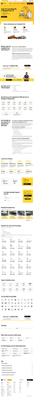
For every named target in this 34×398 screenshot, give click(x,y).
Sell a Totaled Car (15, 353)
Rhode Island (20, 387)
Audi (27, 387)
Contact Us (2, 388)
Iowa (19, 385)
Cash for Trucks (3, 353)
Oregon (20, 390)
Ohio (19, 389)
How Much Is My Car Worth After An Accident (9, 393)
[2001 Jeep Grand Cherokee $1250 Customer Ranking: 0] (4, 213)
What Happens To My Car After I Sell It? (6, 367)
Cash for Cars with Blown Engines (4, 351)
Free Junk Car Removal (9, 383)
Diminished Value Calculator (9, 387)
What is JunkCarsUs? (4, 363)
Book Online (26, 65)
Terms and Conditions (3, 387)
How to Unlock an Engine (9, 391)
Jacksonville (14, 388)
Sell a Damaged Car (26, 348)
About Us (1, 383)
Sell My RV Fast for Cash (4, 348)
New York (20, 383)
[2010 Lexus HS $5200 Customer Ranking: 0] (21, 213)
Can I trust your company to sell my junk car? (7, 374)
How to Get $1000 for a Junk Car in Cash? (5, 355)
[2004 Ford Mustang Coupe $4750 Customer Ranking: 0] (13, 213)
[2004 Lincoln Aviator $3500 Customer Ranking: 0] (29, 213)
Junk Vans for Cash (2, 394)
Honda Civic (28, 383)
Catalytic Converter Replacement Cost (8, 392)
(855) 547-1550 (31, 0)
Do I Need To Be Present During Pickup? (7, 370)
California (20, 388)
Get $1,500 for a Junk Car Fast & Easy (16, 355)
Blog (1, 385)
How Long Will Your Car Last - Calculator (9, 388)
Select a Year (5, 196)
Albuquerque (14, 389)
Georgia (20, 392)
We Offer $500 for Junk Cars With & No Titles (27, 353)
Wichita (14, 383)
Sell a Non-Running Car (15, 348)
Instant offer (29, 3)
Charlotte (14, 387)
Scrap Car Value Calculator (9, 385)
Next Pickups (28, 220)
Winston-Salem (14, 392)
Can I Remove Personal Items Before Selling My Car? (8, 372)
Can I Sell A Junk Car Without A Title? (6, 365)
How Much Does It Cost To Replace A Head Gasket (9, 394)
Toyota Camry (28, 385)
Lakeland (14, 385)
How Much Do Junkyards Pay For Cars (9, 395)
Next (5, 200)
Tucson (14, 390)
